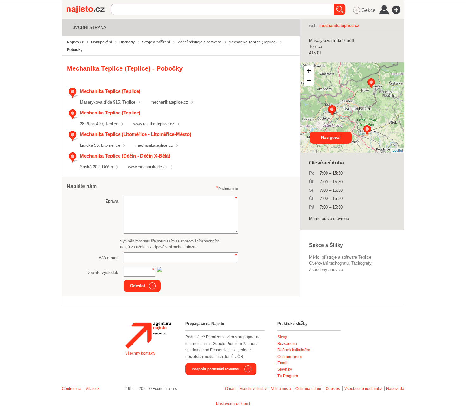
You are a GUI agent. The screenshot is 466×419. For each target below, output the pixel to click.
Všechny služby (254, 388)
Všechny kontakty (140, 353)
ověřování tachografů (329, 263)
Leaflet (397, 150)
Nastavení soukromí (233, 404)
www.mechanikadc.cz (148, 166)
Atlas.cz (92, 388)
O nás (230, 388)
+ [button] (309, 71)
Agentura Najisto (148, 335)
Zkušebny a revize (326, 269)
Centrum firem (289, 356)
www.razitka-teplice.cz (153, 123)
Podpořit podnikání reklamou (216, 369)
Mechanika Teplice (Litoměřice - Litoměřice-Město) (135, 134)
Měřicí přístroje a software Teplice (340, 257)
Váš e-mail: (109, 257)
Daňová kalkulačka (293, 350)
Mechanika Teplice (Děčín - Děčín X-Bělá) (125, 155)
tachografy (361, 263)
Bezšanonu (287, 343)
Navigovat (330, 137)
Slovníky (284, 369)
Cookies (333, 388)
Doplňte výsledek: (103, 272)
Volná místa (281, 388)
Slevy (282, 337)
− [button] (309, 81)
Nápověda (395, 388)
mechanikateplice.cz (169, 102)
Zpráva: (113, 201)
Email (282, 363)
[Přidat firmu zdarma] (398, 10)
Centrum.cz (71, 388)
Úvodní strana (89, 27)
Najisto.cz (89, 9)
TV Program (287, 376)
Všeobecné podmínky (363, 388)
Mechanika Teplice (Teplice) (110, 91)
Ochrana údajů (308, 388)
